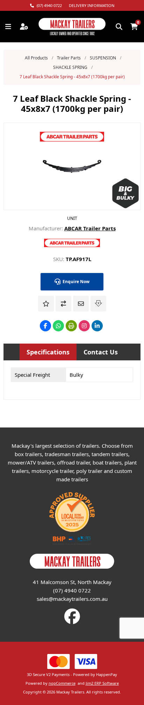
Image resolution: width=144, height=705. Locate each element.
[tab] (48, 352)
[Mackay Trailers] (72, 569)
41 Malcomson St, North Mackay (72, 581)
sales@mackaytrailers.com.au (72, 598)
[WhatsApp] (58, 325)
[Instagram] (84, 325)
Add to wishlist (46, 303)
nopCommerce (62, 683)
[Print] (71, 325)
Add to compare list (63, 303)
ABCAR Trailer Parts (90, 228)
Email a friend (81, 303)
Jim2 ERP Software (102, 683)
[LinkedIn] (97, 325)
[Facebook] (45, 325)
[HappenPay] (72, 661)
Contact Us (101, 352)
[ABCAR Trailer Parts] (72, 245)
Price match (98, 303)
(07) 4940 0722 (72, 590)
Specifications (48, 352)
